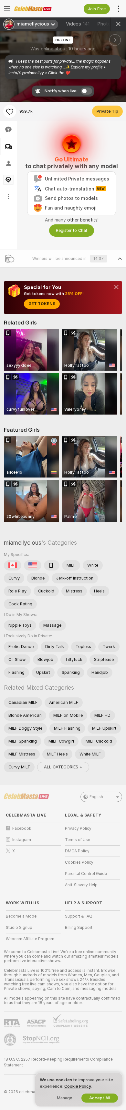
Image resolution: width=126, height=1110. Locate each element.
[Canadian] (12, 565)
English (96, 797)
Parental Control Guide (86, 873)
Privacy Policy (78, 828)
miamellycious (22, 542)
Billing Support (78, 927)
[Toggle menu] (7, 8)
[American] (32, 565)
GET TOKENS (41, 304)
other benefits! (83, 219)
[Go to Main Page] (38, 8)
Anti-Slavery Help (81, 885)
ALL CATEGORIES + (63, 767)
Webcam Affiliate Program (30, 939)
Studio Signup (19, 927)
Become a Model (21, 916)
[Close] (116, 287)
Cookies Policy (79, 862)
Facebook (21, 828)
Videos (77, 24)
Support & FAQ (78, 916)
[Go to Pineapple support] (10, 1039)
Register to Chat (71, 230)
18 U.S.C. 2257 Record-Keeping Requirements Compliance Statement (58, 1062)
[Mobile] (51, 565)
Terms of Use (77, 840)
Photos (110, 24)
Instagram (21, 840)
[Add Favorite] (9, 111)
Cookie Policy (77, 1086)
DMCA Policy (77, 851)
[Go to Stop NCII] (42, 1039)
